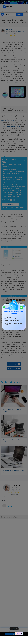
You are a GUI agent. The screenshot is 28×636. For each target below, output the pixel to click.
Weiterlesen (14, 328)
